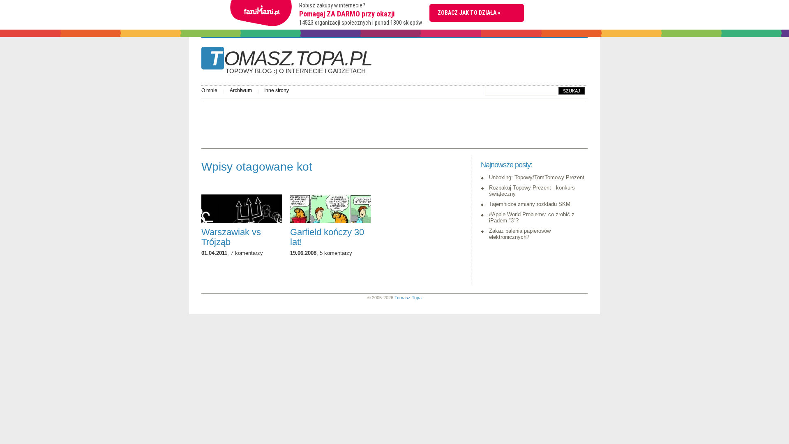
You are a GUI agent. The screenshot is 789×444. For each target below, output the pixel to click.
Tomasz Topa (408, 297)
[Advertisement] (351, 121)
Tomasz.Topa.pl (291, 61)
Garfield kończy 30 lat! (327, 237)
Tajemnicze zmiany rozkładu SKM (529, 204)
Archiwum (241, 90)
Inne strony (276, 90)
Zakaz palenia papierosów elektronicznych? (520, 234)
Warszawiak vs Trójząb (231, 237)
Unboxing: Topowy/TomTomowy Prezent (536, 177)
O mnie (209, 90)
